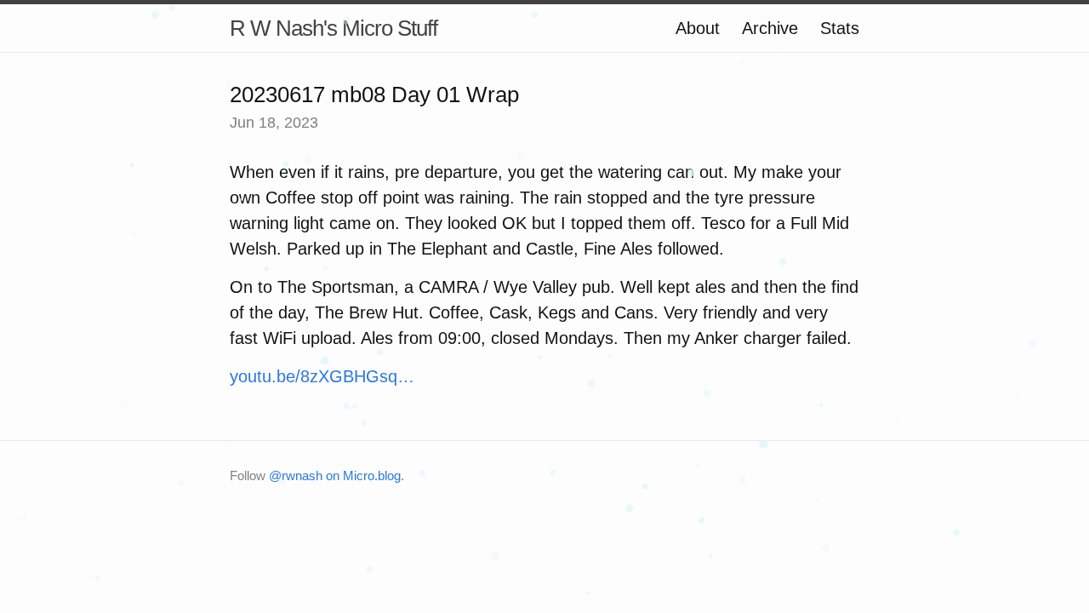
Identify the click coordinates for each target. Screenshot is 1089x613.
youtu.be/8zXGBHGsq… (322, 376)
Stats (839, 28)
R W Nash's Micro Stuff (333, 28)
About (698, 28)
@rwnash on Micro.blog (335, 475)
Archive (770, 28)
